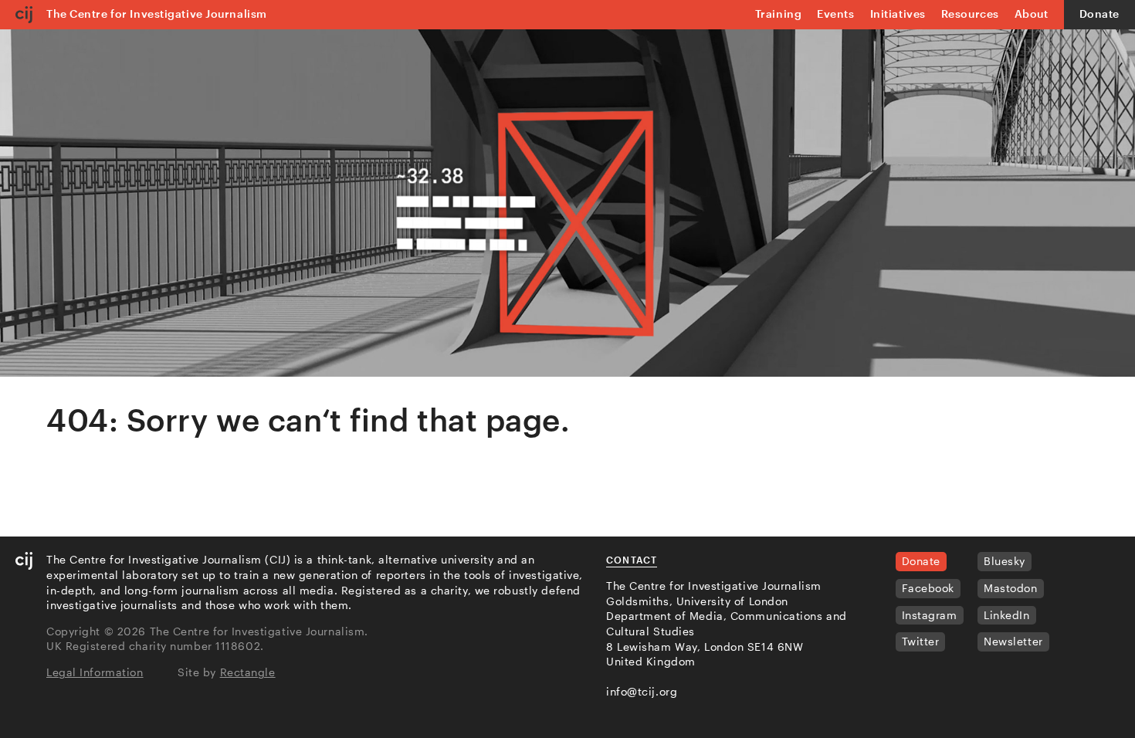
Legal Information (95, 672)
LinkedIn (1006, 614)
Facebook (928, 587)
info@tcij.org (641, 691)
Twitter (921, 641)
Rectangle (248, 672)
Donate (1099, 13)
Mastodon (1010, 587)
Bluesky (1004, 560)
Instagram (929, 614)
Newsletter (1013, 641)
